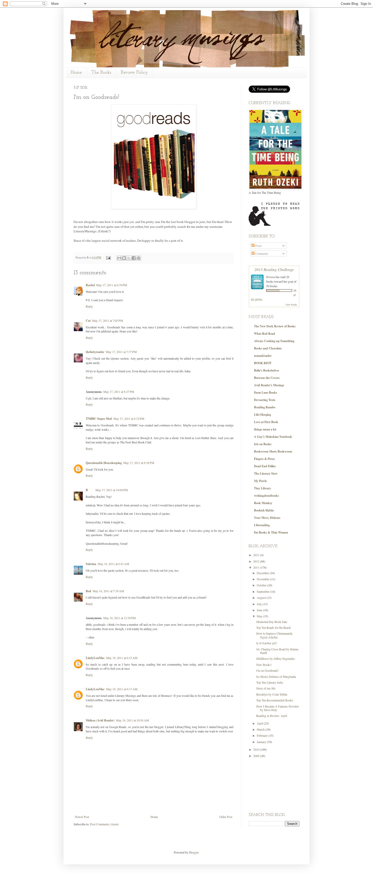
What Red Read (264, 333)
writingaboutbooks (266, 495)
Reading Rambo (264, 407)
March (261, 729)
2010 (256, 749)
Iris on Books (263, 444)
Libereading (262, 525)
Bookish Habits (264, 510)
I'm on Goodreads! (267, 670)
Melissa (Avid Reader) (100, 720)
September (263, 591)
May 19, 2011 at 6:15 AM (122, 658)
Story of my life (265, 688)
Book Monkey (263, 503)
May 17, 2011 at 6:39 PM (111, 285)
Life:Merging (262, 414)
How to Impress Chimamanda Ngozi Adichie (274, 635)
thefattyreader (95, 352)
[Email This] (119, 258)
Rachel (90, 285)
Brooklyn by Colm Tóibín (271, 694)
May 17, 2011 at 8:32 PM (128, 418)
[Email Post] (108, 257)
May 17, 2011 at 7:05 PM (107, 320)
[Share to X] (128, 258)
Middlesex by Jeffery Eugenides (275, 658)
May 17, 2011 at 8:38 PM (138, 463)
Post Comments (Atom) (104, 824)
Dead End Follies (265, 466)
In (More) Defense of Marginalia (276, 676)
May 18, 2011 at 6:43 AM (113, 564)
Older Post (225, 817)
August (261, 598)
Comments (261, 253)
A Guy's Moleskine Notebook (273, 437)
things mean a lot (265, 429)
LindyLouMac (95, 658)
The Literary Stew (266, 473)
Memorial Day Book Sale (271, 622)
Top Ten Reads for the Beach (273, 627)
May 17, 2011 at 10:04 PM (111, 490)
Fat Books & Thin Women (271, 532)
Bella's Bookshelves (266, 370)
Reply (89, 306)
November (263, 579)
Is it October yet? (266, 643)
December (263, 573)
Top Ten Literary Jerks (269, 682)
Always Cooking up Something (274, 341)
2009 (256, 756)
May (260, 616)
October (262, 585)
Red (88, 591)
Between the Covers (267, 378)
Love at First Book (266, 422)
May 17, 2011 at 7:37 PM (121, 352)
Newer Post (82, 817)
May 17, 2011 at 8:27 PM (118, 392)
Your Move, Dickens (267, 518)
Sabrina (91, 564)
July (260, 604)
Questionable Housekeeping (104, 463)
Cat (88, 320)
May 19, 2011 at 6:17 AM (122, 689)
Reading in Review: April (271, 716)
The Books (101, 72)
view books (291, 304)
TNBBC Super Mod (99, 418)
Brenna (270, 277)
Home (76, 72)
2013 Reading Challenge (274, 269)
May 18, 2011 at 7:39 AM (108, 591)
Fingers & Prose (264, 459)
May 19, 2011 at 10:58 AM (132, 720)
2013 (256, 555)
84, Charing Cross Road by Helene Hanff (277, 651)
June (260, 610)
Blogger (193, 852)
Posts (258, 246)
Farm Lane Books (265, 392)
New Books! (264, 665)
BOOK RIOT (263, 363)
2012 (256, 561)
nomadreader (263, 355)
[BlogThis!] (124, 258)
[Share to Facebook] (133, 258)
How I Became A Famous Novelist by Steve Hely (277, 708)
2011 (256, 567)
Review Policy (134, 72)
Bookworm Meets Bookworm (273, 451)
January (262, 742)
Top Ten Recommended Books (274, 700)
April (260, 723)
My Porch (260, 481)
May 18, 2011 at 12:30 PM (119, 618)
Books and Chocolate (268, 348)
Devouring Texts (264, 400)
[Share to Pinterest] (138, 258)
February (262, 735)
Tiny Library (262, 488)
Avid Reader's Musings (269, 385)
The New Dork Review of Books (275, 326)
